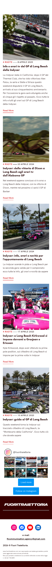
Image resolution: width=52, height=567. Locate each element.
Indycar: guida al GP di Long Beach (25, 419)
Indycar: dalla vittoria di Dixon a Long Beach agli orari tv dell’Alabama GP (24, 171)
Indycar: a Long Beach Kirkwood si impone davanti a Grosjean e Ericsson (25, 339)
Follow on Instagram (26, 491)
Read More (8, 110)
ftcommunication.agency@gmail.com (26, 538)
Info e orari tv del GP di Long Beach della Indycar (25, 68)
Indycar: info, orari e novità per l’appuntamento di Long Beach (23, 257)
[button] (9, 462)
